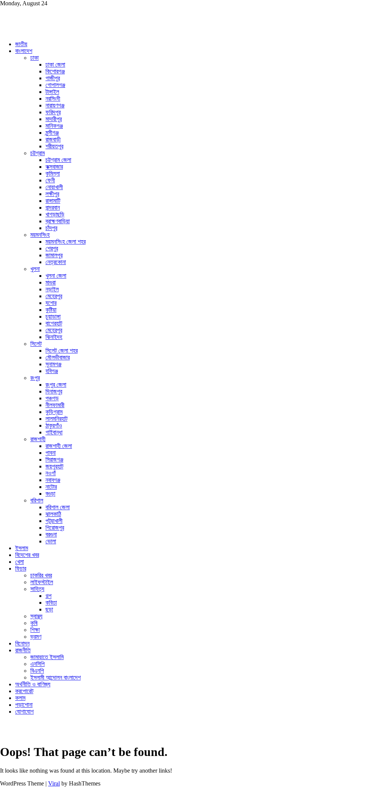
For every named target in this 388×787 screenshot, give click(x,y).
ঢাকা (34, 57)
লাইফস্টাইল (41, 582)
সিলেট (36, 344)
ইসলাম (21, 548)
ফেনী (50, 180)
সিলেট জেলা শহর (61, 350)
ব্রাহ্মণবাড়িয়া (57, 221)
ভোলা (50, 541)
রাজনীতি (23, 650)
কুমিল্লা (52, 173)
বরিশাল (36, 500)
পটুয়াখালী (54, 521)
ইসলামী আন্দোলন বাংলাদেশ (55, 677)
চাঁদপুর (51, 228)
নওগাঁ (50, 473)
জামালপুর (54, 255)
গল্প (48, 596)
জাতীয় (21, 44)
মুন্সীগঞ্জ (52, 132)
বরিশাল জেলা (57, 507)
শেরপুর (51, 248)
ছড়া (49, 609)
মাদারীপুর (53, 119)
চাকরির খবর (41, 575)
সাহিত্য (37, 589)
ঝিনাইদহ (53, 337)
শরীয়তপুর (54, 146)
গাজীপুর (52, 78)
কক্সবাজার (54, 166)
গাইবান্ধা (54, 432)
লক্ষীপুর (52, 194)
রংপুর (35, 378)
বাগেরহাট (53, 323)
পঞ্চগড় (52, 398)
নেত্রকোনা (55, 262)
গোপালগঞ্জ (55, 85)
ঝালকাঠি (53, 514)
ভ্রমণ (35, 636)
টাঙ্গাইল (52, 92)
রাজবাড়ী (53, 139)
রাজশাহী (37, 439)
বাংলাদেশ (23, 51)
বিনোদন (22, 643)
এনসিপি (37, 664)
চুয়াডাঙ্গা (53, 316)
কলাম (20, 698)
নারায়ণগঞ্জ (54, 105)
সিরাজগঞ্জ (54, 459)
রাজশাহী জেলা (58, 446)
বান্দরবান (52, 207)
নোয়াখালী (54, 187)
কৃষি (34, 623)
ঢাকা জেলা (55, 64)
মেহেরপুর (53, 296)
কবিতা (51, 602)
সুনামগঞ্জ (53, 364)
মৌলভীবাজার (57, 357)
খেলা (19, 561)
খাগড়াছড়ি (54, 214)
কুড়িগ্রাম (54, 412)
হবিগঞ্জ (51, 371)
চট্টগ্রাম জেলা (58, 160)
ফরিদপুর (53, 112)
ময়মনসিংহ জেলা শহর (65, 241)
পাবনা (50, 452)
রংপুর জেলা (55, 384)
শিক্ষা (35, 630)
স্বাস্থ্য (36, 616)
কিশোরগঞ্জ (55, 71)
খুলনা (35, 269)
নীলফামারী (54, 405)
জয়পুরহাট (54, 466)
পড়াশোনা (24, 704)
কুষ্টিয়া (50, 309)
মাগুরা (50, 282)
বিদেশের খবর (27, 555)
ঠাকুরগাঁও (53, 425)
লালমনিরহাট (56, 418)
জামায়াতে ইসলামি (47, 657)
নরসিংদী (52, 98)
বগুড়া (50, 493)
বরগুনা (51, 534)
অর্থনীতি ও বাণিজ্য (32, 684)
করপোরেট (24, 691)
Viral (54, 783)
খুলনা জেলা (55, 275)
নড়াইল (52, 289)
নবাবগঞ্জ (52, 480)
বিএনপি (37, 670)
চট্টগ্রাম (37, 153)
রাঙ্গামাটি (52, 201)
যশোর (50, 303)
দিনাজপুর (53, 391)
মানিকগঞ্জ (54, 126)
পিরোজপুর (54, 527)
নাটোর (51, 487)
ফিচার (20, 568)
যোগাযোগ (24, 711)
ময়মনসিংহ (40, 235)
